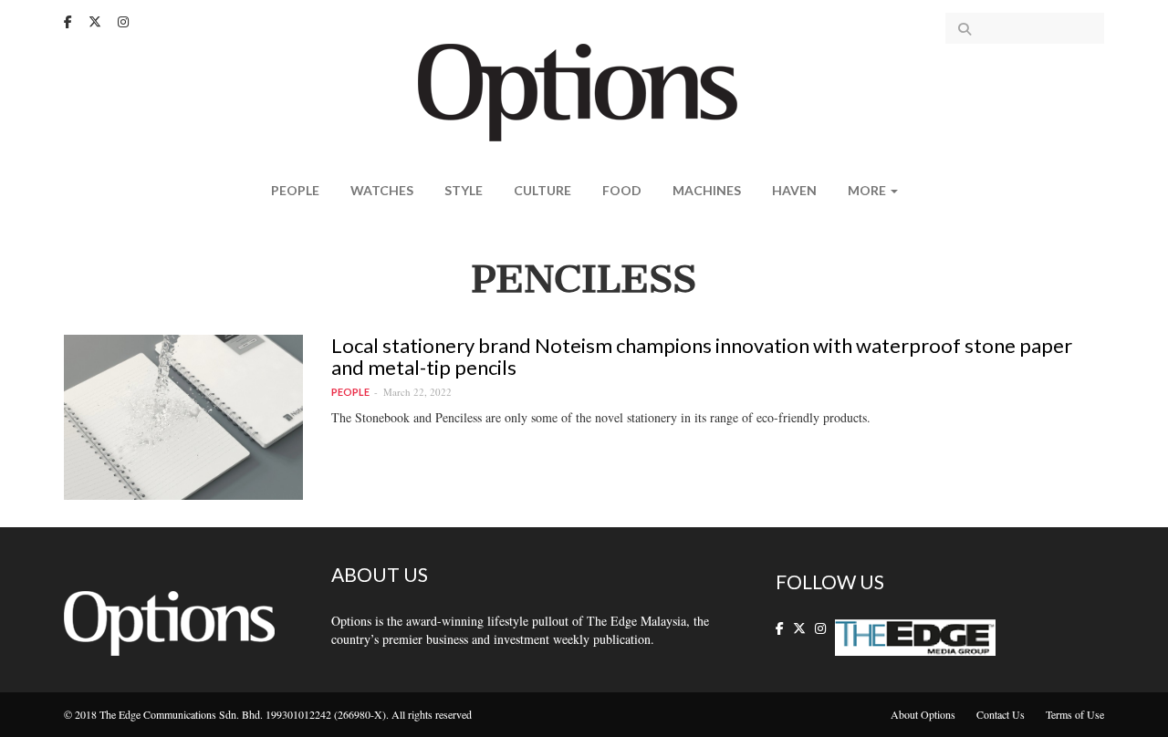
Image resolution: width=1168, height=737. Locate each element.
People (295, 190)
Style (463, 190)
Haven (794, 190)
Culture (542, 190)
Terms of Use (1075, 714)
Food (621, 190)
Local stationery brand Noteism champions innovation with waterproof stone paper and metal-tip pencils (701, 356)
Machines (707, 190)
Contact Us (1000, 714)
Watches (381, 190)
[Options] (584, 90)
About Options (923, 714)
